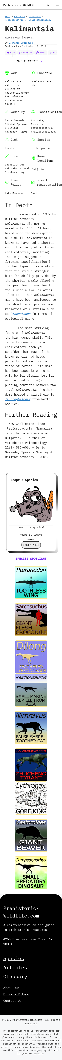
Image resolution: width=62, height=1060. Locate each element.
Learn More (31, 545)
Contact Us (12, 1001)
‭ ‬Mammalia (35, 16)
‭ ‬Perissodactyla (14, 19)
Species (13, 958)
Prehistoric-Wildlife (19, 5)
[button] (48, 5)
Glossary (15, 976)
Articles (15, 967)
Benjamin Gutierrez (21, 42)
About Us (11, 987)
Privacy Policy (16, 994)
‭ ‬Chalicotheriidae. (39, 19)
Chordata (19, 16)
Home (7, 16)
